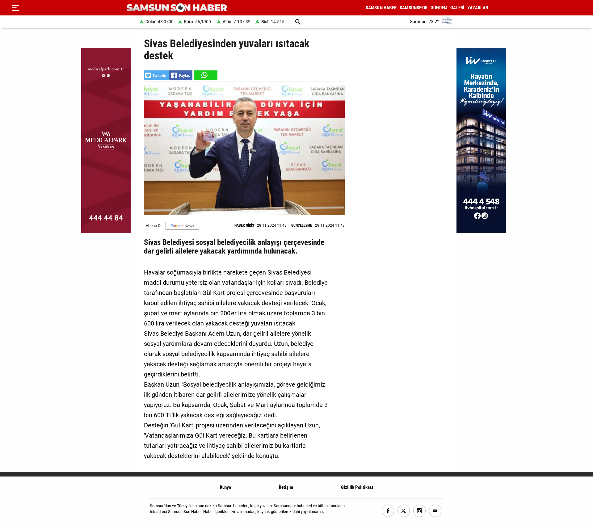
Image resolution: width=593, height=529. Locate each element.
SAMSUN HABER (381, 7)
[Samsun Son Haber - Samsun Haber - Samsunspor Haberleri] (177, 8)
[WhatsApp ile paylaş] (205, 75)
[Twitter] (403, 511)
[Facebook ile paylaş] (180, 75)
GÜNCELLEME (301, 225)
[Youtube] (435, 511)
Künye (225, 487)
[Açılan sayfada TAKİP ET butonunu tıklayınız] (182, 226)
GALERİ (457, 7)
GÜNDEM (439, 7)
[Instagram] (419, 511)
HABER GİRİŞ (244, 225)
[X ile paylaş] (156, 75)
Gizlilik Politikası (357, 487)
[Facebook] (388, 511)
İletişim (286, 487)
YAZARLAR (477, 7)
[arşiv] (298, 22)
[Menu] (15, 7)
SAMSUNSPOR (413, 7)
